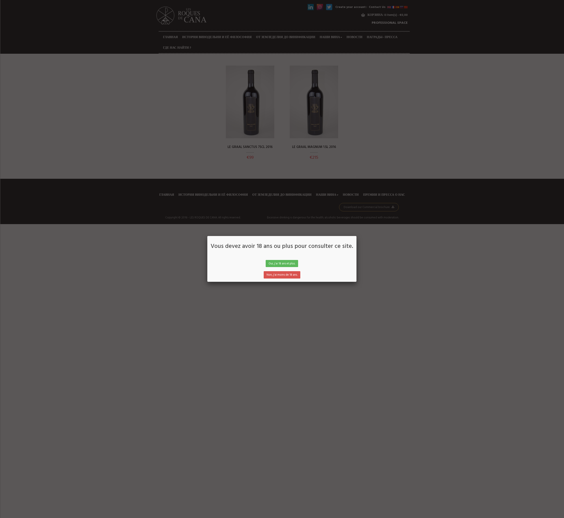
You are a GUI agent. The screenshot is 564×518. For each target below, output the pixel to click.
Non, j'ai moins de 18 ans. (282, 275)
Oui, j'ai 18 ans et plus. (282, 263)
